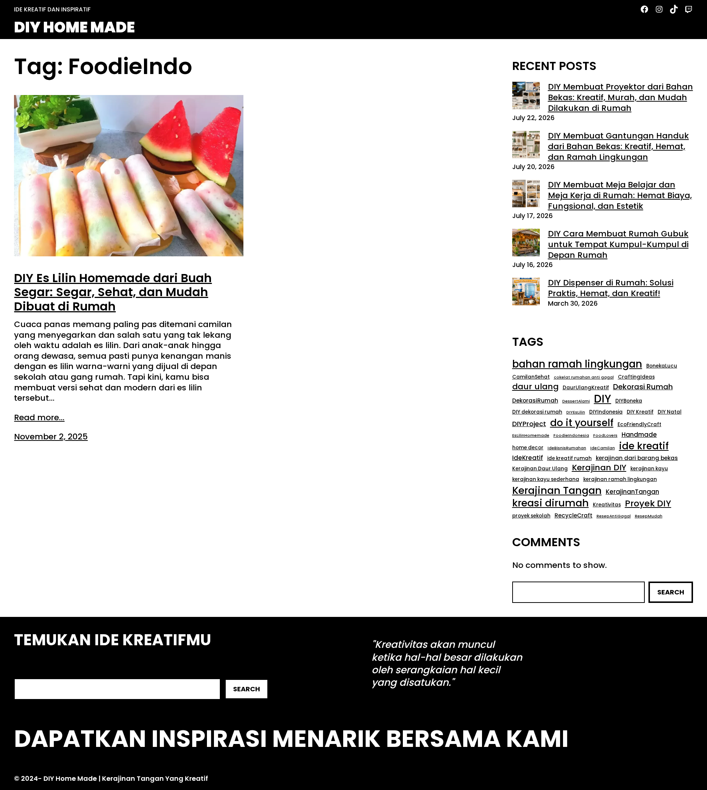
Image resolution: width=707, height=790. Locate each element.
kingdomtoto (488, 682)
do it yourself (581, 423)
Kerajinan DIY (599, 468)
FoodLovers (605, 435)
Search (670, 592)
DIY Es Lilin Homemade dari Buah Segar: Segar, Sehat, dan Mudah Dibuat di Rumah (113, 292)
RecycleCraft (573, 515)
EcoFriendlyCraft (639, 424)
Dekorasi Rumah (643, 387)
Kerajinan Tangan (557, 490)
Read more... (39, 417)
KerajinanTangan (632, 492)
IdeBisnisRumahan (567, 448)
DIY (602, 399)
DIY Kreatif (640, 412)
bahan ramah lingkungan (577, 364)
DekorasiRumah (535, 400)
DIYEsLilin (575, 412)
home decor (528, 448)
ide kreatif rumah (569, 458)
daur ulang (535, 387)
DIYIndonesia (606, 412)
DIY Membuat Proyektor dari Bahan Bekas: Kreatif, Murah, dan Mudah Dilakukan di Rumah (620, 97)
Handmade (639, 435)
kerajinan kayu (649, 469)
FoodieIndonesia (571, 435)
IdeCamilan (602, 448)
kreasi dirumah (550, 503)
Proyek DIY (648, 503)
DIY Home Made (74, 27)
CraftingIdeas (636, 377)
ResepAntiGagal (614, 516)
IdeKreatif (527, 458)
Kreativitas (607, 505)
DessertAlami (576, 401)
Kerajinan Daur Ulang (540, 469)
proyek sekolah (531, 516)
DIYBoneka (628, 401)
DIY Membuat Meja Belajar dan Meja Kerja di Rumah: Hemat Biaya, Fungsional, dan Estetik (620, 195)
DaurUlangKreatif (586, 388)
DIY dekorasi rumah (537, 412)
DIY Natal (670, 412)
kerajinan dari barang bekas (637, 458)
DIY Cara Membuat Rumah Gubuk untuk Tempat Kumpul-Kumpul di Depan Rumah (618, 244)
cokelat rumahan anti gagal (584, 377)
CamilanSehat (531, 377)
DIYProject (529, 423)
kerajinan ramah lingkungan (620, 479)
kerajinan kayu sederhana (545, 479)
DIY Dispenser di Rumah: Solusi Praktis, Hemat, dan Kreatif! (610, 288)
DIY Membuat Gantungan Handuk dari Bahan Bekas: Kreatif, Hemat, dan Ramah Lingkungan (618, 146)
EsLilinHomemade (530, 435)
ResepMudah (648, 516)
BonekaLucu (661, 366)
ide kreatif (644, 446)
